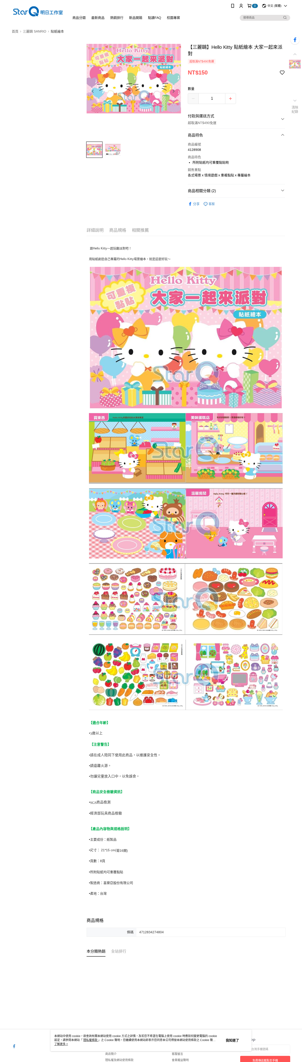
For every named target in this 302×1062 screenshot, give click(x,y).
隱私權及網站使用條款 (119, 1060)
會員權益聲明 (180, 1060)
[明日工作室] (38, 12)
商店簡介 (111, 1054)
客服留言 (177, 1054)
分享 (196, 204)
